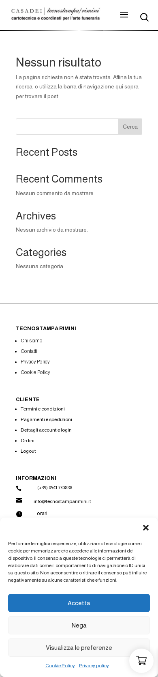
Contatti (29, 351)
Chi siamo (32, 341)
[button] (146, 528)
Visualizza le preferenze (79, 647)
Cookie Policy (60, 665)
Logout (28, 451)
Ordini (27, 440)
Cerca (130, 126)
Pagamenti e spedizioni (46, 419)
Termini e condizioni (43, 409)
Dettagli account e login (46, 430)
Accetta (79, 603)
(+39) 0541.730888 (54, 487)
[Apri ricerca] (144, 17)
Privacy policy (94, 665)
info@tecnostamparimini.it (62, 501)
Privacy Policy (35, 362)
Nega (79, 625)
